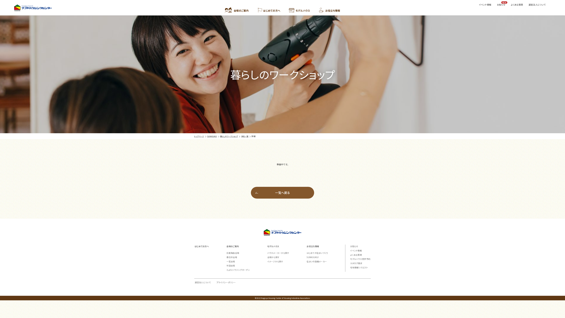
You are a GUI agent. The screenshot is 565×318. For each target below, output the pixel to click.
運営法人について (203, 282)
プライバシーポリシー (226, 282)
